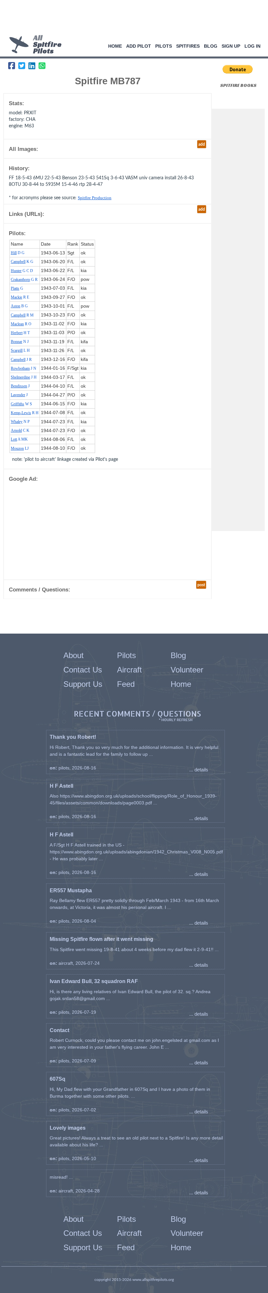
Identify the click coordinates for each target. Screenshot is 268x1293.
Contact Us (82, 669)
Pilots (163, 46)
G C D (22, 270)
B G (19, 306)
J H (24, 377)
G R (24, 279)
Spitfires (188, 46)
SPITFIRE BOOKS (238, 85)
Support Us (82, 684)
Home (115, 46)
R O (21, 324)
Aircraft (129, 669)
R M (22, 315)
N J (20, 341)
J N (23, 368)
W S (21, 404)
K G (22, 261)
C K (20, 430)
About (73, 655)
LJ (20, 448)
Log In (252, 46)
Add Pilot (138, 46)
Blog (210, 46)
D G (18, 253)
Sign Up (231, 46)
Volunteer (187, 669)
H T (20, 333)
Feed (126, 684)
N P (20, 421)
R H (25, 413)
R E (20, 297)
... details (198, 769)
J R (21, 359)
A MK (19, 439)
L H (20, 350)
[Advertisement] (131, 18)
